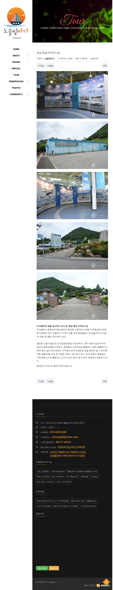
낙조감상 (94, 476)
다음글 (50, 65)
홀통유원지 (92, 500)
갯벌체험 (84, 476)
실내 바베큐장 (57, 476)
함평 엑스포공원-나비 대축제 (65, 506)
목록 (105, 65)
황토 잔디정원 (43, 476)
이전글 (41, 65)
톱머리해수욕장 (78, 500)
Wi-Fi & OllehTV (64, 481)
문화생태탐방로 (58, 471)
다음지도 (53, 568)
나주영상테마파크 (88, 506)
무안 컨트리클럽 (44, 506)
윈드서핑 (41, 481)
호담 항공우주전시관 (46, 500)
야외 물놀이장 (72, 476)
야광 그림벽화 (43, 471)
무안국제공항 (63, 500)
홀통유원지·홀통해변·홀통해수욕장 (82, 471)
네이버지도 (42, 568)
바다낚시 (51, 481)
